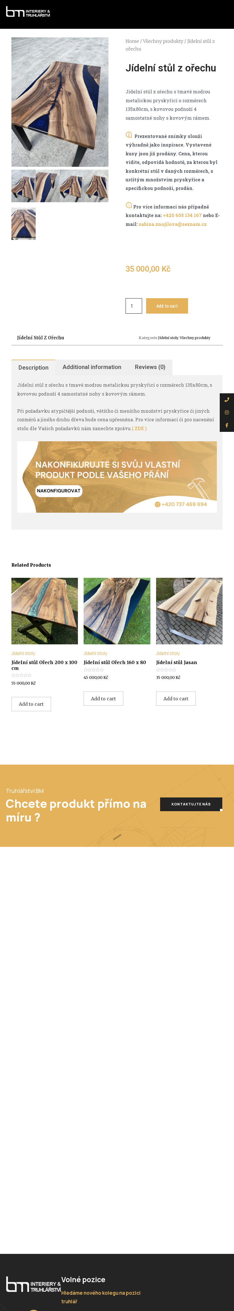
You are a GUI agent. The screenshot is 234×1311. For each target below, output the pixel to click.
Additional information (91, 367)
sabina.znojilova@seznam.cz (173, 224)
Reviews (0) (150, 367)
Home (132, 41)
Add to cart (167, 306)
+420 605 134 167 (182, 215)
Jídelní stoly (168, 338)
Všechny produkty (163, 41)
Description (34, 367)
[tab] (34, 367)
